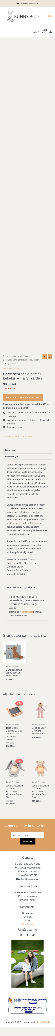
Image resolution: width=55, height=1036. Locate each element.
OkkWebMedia (42, 1022)
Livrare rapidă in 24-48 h (29, 3)
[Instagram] (21, 935)
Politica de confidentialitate (28, 892)
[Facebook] (27, 935)
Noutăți (27, 920)
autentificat (27, 612)
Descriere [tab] (10, 450)
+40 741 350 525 (29, 871)
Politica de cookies (27, 896)
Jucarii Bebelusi (11, 368)
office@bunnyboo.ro (29, 879)
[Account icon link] (50, 32)
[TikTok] (33, 935)
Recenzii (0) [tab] (11, 456)
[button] (17, 436)
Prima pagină (9, 356)
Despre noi (27, 913)
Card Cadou (28, 924)
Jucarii (19, 356)
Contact (27, 917)
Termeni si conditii (27, 900)
